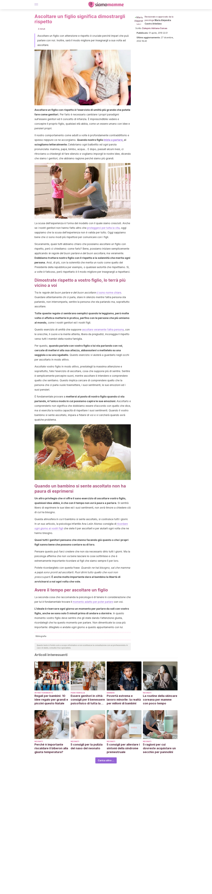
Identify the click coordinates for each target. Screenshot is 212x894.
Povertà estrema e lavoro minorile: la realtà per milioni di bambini (124, 699)
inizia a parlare (113, 139)
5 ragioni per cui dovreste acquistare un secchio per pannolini (159, 748)
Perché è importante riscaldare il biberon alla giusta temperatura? (51, 748)
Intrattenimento (43, 693)
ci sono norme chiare (108, 292)
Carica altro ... (106, 760)
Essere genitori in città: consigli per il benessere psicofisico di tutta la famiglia (88, 699)
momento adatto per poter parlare (93, 601)
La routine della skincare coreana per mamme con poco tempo (160, 699)
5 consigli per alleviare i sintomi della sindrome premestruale (123, 748)
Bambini (111, 693)
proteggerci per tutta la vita (103, 227)
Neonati (147, 693)
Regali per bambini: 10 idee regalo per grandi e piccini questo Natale (51, 699)
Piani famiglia (78, 693)
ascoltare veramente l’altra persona (103, 329)
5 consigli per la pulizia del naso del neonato (87, 746)
